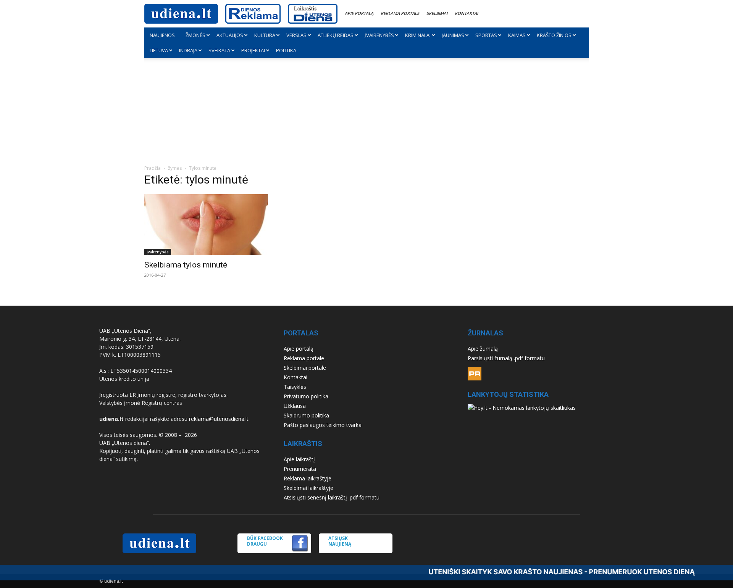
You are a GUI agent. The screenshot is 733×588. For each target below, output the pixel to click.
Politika (286, 50)
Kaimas (517, 35)
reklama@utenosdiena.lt (219, 418)
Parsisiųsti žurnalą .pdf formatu (506, 358)
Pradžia (152, 168)
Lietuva (159, 50)
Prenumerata (300, 468)
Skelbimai (436, 13)
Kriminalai (418, 35)
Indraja (188, 50)
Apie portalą (359, 13)
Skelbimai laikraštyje (308, 487)
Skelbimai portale (305, 367)
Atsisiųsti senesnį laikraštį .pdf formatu (331, 497)
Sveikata (219, 50)
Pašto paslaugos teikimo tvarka (323, 425)
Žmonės (195, 35)
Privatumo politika (306, 396)
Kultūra (264, 35)
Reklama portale (400, 13)
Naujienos (162, 35)
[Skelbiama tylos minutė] (212, 224)
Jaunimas (453, 35)
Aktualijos (229, 35)
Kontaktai (466, 13)
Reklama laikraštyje (307, 478)
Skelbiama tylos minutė (185, 264)
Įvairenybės (379, 35)
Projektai (253, 50)
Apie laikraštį (299, 459)
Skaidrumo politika (306, 415)
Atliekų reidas (336, 35)
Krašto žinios (554, 35)
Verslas (296, 35)
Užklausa (295, 405)
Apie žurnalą (483, 348)
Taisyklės (295, 386)
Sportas (486, 35)
